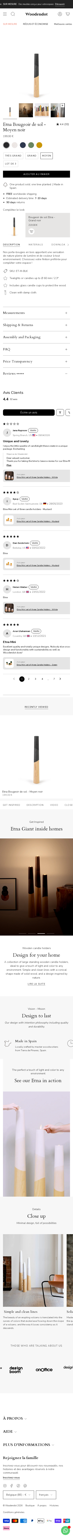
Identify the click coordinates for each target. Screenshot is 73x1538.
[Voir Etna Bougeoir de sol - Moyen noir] (58, 110)
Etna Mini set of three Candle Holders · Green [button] (37, 664)
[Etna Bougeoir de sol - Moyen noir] (10, 110)
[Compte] (60, 14)
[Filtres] (60, 412)
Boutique (29, 1505)
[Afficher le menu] (5, 14)
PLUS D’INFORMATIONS (27, 1445)
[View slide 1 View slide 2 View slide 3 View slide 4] (36, 887)
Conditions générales (14, 1512)
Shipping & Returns (18, 325)
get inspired (11, 805)
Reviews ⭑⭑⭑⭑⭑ (13, 373)
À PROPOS (13, 1418)
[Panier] (68, 14)
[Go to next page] (61, 679)
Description (35, 805)
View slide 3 (41, 933)
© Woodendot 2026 (12, 1505)
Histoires (54, 1505)
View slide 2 (32, 933)
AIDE (8, 1431)
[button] (9, 475)
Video (54, 805)
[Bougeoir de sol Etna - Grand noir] (14, 225)
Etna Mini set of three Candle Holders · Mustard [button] (38, 521)
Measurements (14, 313)
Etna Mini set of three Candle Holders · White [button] (37, 477)
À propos (42, 1505)
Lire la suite (36, 984)
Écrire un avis (28, 412)
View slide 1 (22, 933)
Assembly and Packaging (21, 337)
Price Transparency (17, 361)
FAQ (6, 349)
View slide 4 (50, 933)
